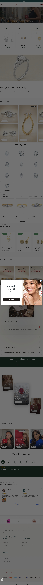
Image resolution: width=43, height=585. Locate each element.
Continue (11, 299)
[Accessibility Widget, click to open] (41, 292)
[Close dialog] (41, 281)
